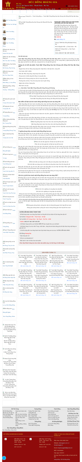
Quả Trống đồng (32, 423)
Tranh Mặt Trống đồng (8, 232)
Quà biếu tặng (70, 411)
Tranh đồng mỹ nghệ (53, 411)
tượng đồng (57, 459)
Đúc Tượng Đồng (32, 414)
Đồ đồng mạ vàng (7, 292)
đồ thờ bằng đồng (65, 459)
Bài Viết (23, 11)
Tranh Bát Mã (6, 178)
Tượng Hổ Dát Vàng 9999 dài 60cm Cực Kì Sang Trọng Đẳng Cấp (9, 363)
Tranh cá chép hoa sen (54, 417)
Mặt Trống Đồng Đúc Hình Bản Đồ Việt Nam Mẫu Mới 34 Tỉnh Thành (56, 262)
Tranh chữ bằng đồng (53, 419)
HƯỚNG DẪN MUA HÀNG (63, 230)
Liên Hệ (30, 11)
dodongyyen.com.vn (64, 443)
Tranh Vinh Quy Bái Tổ (8, 171)
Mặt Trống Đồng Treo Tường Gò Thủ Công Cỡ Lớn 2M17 (56, 291)
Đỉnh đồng (50, 425)
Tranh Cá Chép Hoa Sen (9, 206)
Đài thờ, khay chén (8, 75)
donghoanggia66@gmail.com (64, 448)
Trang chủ (28, 16)
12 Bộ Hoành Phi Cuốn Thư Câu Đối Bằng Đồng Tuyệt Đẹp (9, 329)
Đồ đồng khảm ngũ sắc (9, 277)
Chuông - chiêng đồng (8, 89)
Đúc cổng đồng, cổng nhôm (10, 430)
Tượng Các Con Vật (33, 419)
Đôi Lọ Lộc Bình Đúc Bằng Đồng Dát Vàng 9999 (9, 396)
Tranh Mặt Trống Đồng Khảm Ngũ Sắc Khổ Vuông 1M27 (25, 262)
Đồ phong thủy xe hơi (8, 245)
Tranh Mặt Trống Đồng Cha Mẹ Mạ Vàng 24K (72, 260)
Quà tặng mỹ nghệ (8, 265)
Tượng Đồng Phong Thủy (34, 417)
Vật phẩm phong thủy (8, 252)
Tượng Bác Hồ (6, 108)
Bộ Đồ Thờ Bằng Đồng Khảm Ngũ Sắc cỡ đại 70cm (9, 342)
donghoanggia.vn (58, 445)
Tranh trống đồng (37, 16)
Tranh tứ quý (51, 412)
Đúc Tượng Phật (7, 123)
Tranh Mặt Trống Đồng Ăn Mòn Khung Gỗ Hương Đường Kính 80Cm (41, 276)
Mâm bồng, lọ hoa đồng (9, 82)
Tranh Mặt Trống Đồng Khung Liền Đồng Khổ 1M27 (56, 274)
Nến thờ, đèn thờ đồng (9, 60)
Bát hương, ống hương (9, 68)
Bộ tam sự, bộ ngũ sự (8, 412)
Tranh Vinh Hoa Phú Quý (9, 193)
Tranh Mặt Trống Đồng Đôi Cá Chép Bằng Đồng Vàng (72, 290)
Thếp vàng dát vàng (8, 284)
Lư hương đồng (10, 38)
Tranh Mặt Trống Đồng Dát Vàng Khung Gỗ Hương (41, 88)
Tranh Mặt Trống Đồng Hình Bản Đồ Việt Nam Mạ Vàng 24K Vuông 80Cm (41, 291)
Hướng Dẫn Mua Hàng (39, 11)
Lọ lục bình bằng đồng (9, 305)
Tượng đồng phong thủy (9, 130)
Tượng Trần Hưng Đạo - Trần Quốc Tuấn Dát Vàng (9, 373)
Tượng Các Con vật (8, 137)
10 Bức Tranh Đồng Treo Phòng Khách (9, 352)
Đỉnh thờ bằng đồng (8, 414)
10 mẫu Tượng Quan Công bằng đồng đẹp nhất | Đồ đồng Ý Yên (9, 385)
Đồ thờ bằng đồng (11, 20)
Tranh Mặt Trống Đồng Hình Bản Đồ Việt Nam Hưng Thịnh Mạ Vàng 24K (41, 262)
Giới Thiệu (16, 11)
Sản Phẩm (8, 11)
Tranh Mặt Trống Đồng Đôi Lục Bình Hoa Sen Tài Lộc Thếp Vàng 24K (72, 276)
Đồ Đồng (22, 233)
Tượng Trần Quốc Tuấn (9, 102)
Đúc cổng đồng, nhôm (9, 316)
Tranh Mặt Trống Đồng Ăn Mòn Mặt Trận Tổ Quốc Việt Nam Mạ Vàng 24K (26, 276)
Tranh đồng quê (7, 164)
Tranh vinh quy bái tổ (53, 416)
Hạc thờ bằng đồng (8, 417)
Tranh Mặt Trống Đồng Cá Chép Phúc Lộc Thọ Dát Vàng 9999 (25, 291)
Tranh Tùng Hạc (7, 199)
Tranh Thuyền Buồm (8, 185)
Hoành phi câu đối (7, 53)
